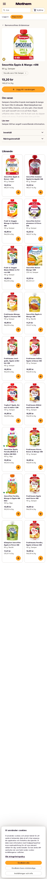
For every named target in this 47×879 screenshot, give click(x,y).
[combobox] (18, 10)
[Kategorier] (4, 3)
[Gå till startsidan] (23, 3)
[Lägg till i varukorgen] (18, 192)
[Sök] (4, 10)
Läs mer (5, 121)
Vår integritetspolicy (15, 856)
